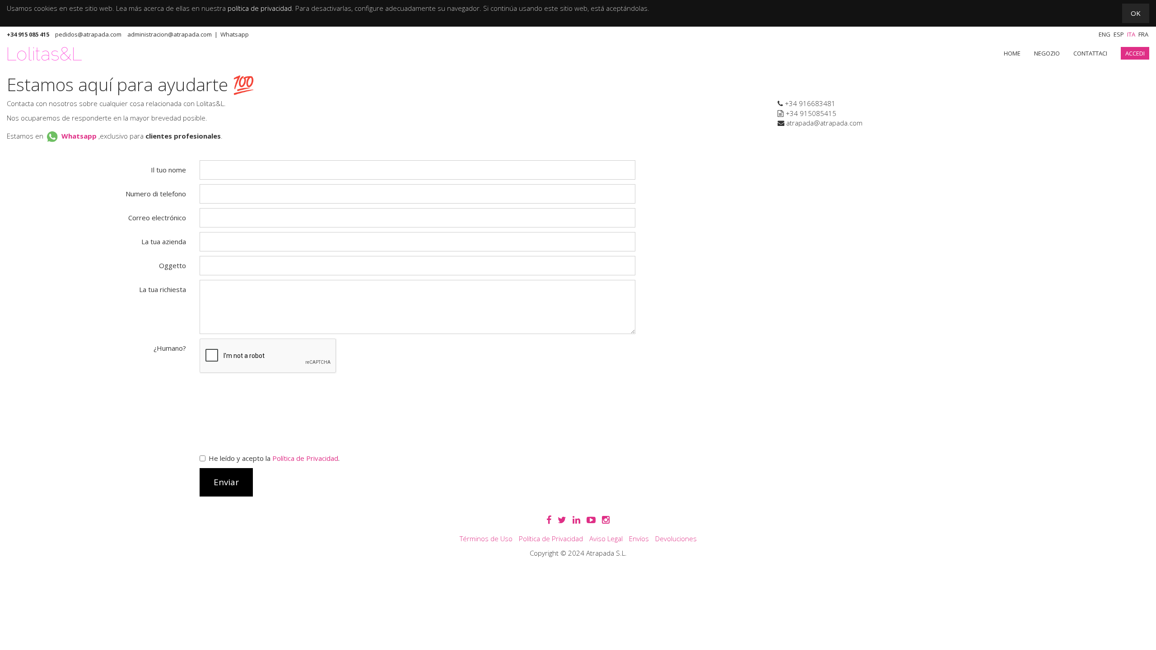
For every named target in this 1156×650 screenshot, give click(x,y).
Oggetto (172, 265)
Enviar (226, 482)
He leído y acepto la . (274, 458)
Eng (1104, 34)
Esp (1119, 34)
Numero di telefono (156, 193)
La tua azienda (163, 241)
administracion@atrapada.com (169, 34)
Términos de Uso (486, 538)
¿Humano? (170, 348)
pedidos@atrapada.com (88, 34)
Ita (1131, 34)
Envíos (639, 538)
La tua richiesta (162, 289)
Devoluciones (676, 538)
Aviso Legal (606, 538)
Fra (1143, 34)
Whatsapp (234, 34)
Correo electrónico (157, 217)
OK (1136, 13)
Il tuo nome (168, 169)
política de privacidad (260, 8)
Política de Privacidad (305, 458)
